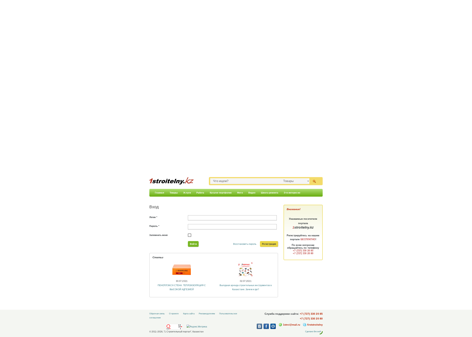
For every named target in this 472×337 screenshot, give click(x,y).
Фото (240, 192)
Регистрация (269, 244)
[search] (314, 181)
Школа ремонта (269, 192)
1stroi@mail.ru (291, 324)
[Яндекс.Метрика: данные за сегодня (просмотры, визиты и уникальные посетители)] (197, 327)
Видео (252, 192)
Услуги (187, 192)
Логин (153, 217)
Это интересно (292, 192)
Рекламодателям (207, 313)
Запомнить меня (158, 235)
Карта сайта (189, 313)
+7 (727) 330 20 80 (311, 318)
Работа (200, 192)
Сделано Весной (313, 331)
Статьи (158, 257)
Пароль (154, 226)
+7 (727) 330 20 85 (311, 313)
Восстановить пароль (244, 244)
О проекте (174, 313)
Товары (174, 192)
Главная (159, 192)
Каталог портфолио (221, 192)
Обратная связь (157, 313)
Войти (193, 244)
